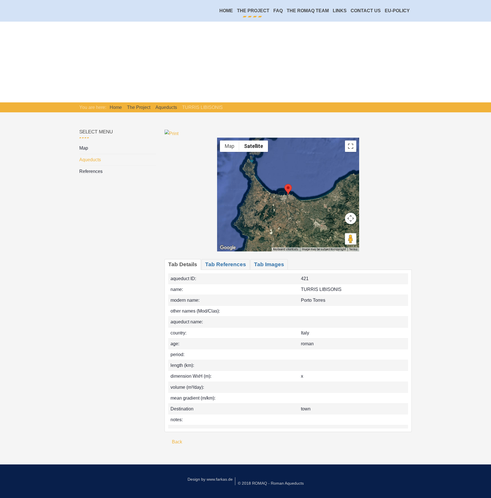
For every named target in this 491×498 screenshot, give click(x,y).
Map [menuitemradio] (229, 146)
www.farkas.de (220, 479)
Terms (353, 249)
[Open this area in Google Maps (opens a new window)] (228, 247)
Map (83, 148)
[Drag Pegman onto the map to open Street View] (350, 239)
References (91, 171)
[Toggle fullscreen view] (350, 146)
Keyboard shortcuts (285, 249)
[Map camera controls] (350, 218)
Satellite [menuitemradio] (253, 146)
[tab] (183, 264)
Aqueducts (90, 159)
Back (176, 441)
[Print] (171, 133)
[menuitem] (226, 10)
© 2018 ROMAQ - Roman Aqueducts (271, 483)
